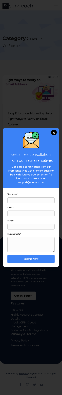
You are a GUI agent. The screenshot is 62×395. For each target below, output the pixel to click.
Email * (10, 207)
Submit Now (31, 258)
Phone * (10, 221)
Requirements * (14, 234)
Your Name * (12, 194)
